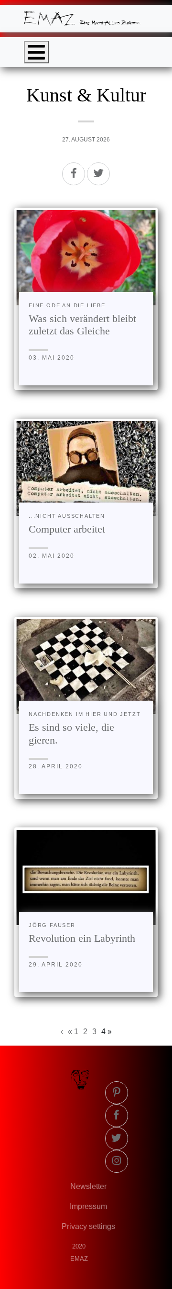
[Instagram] (116, 1161)
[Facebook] (73, 173)
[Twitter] (98, 173)
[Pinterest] (116, 1092)
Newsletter (88, 1186)
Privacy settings (88, 1226)
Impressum (88, 1206)
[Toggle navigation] (36, 52)
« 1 (73, 1031)
